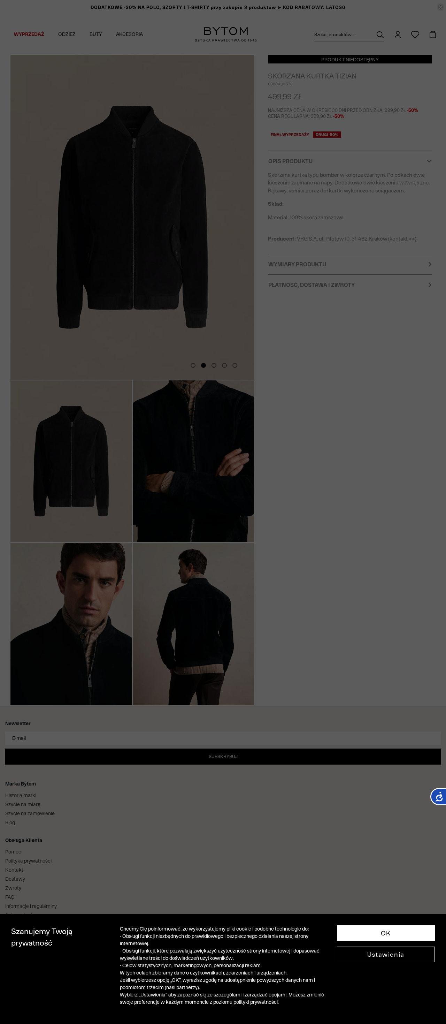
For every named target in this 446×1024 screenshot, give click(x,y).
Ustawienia (386, 954)
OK (386, 933)
